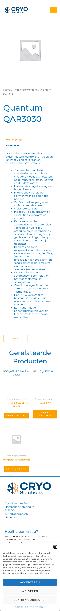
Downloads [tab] (13, 145)
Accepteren (30, 582)
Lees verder (16, 415)
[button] (55, 547)
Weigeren (30, 591)
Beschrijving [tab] (14, 139)
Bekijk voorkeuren (30, 599)
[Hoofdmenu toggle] (53, 10)
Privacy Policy (36, 607)
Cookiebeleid (21, 607)
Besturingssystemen (25, 89)
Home (7, 89)
